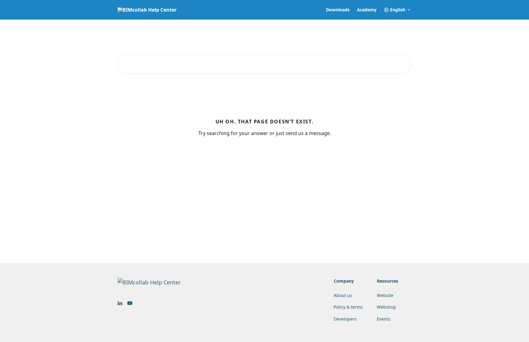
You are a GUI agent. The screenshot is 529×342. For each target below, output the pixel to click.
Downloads (338, 10)
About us (343, 295)
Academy (367, 10)
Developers (345, 319)
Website (385, 295)
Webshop (386, 307)
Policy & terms (348, 307)
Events (383, 319)
